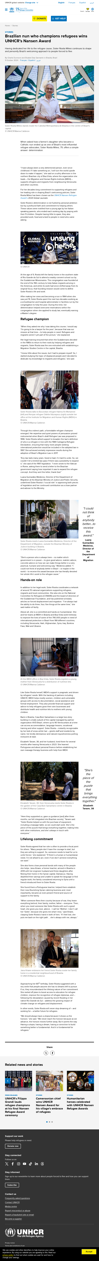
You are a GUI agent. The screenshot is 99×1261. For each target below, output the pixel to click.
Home (7, 25)
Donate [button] (88, 11)
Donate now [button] (12, 1146)
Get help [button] (60, 18)
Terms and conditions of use (15, 1246)
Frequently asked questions (17, 1198)
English (61, 2)
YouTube (24, 1164)
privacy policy (8, 1255)
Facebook (12, 1164)
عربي (92, 2)
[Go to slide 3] (52, 1122)
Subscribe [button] (12, 1185)
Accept (89, 1252)
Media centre (11, 1206)
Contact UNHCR (12, 1202)
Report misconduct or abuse (17, 1210)
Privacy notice (10, 1243)
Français (72, 2)
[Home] (18, 10)
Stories (15, 25)
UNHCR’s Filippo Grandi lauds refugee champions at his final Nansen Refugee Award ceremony (17, 1106)
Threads (42, 1164)
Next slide (91, 1081)
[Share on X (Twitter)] (46, 1053)
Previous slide (7, 1081)
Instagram (18, 1164)
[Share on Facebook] (52, 1053)
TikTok (30, 1164)
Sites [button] (92, 11)
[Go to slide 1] (47, 1122)
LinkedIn (36, 1164)
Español (82, 2)
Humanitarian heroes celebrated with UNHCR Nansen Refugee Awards (80, 1103)
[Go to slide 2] (50, 1122)
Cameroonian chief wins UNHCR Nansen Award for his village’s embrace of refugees (49, 1105)
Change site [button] (30, 2)
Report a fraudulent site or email (19, 1214)
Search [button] (82, 11)
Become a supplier (13, 1218)
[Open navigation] (6, 9)
